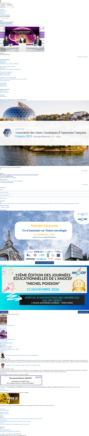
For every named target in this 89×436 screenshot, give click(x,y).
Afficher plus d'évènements (6, 343)
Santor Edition (13, 435)
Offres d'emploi (3, 198)
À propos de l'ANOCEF (5, 15)
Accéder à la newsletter (82, 56)
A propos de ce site (4, 434)
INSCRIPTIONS (4, 312)
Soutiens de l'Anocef (4, 195)
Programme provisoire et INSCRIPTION (44, 262)
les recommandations (4, 390)
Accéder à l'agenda (5, 207)
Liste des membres (4, 192)
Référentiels (2, 13)
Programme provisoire (83, 312)
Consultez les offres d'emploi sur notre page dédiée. (11, 181)
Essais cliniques (3, 11)
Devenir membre (4, 18)
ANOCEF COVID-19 (4, 413)
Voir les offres (85, 184)
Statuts (1, 189)
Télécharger (2, 389)
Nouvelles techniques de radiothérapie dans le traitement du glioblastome (22, 355)
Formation (2, 12)
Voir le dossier (85, 170)
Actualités (2, 9)
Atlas (1, 202)
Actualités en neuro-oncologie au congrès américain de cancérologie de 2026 (23, 365)
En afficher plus (3, 350)
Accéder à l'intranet (4, 412)
